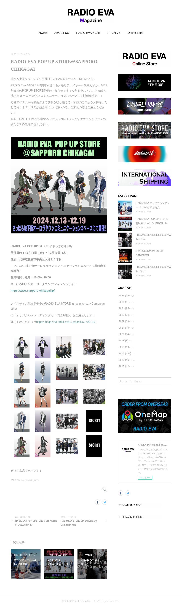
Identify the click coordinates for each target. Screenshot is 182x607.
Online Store (135, 32)
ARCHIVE (114, 32)
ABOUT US (61, 32)
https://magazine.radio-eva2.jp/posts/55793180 (65, 322)
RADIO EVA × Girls (88, 32)
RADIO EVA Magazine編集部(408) (25, 480)
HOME (43, 32)
